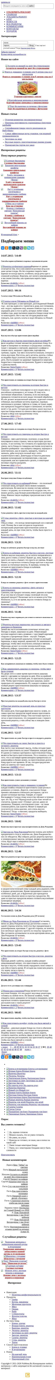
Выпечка (21, 1073)
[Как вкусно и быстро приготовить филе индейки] (24, 341)
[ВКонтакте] (2, 248)
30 (20, 1047)
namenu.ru (5, 2)
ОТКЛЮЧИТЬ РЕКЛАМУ (18, 12)
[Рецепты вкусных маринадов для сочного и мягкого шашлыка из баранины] (27, 627)
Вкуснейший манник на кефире (14, 228)
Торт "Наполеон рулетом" (14, 1263)
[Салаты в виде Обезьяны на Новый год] (20, 301)
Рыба (14, 1311)
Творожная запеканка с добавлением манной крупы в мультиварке (14, 1251)
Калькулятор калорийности (13, 54)
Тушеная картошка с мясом (27, 96)
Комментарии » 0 (9, 285)
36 (36, 1047)
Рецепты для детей (34, 1102)
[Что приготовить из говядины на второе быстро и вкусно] (27, 436)
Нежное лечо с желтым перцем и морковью (14, 1276)
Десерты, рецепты (20, 1330)
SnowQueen (15, 367)
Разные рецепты (31, 1100)
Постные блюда (30, 1095)
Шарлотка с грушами (14, 1258)
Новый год (24, 1090)
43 (7, 1049)
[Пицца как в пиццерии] (12, 991)
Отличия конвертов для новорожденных (23, 120)
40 (51, 1047)
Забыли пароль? (8, 52)
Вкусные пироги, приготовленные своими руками (28, 142)
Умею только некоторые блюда (23, 1145)
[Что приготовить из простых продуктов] (21, 886)
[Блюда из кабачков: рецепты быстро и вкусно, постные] (27, 553)
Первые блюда (29, 1092)
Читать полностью (25, 285)
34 (31, 1047)
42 (5, 1049)
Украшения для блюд (37, 1111)
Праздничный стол (20, 1359)
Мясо (14, 1307)
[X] (13, 248)
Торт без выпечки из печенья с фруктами (27, 109)
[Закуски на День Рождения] (14, 832)
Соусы (17, 1109)
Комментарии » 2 (9, 418)
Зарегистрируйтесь (28, 48)
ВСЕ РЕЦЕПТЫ (13, 24)
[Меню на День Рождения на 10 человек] (20, 921)
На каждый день (19, 1354)
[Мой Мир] (10, 248)
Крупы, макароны (20, 1302)
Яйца (14, 1318)
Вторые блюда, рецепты (23, 1326)
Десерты (20, 1076)
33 (28, 1047)
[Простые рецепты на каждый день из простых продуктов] (27, 708)
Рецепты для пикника (38, 1104)
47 (18, 1049)
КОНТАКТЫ (12, 29)
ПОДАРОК (11, 31)
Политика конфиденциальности (26, 1295)
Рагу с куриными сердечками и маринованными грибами (14, 198)
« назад (4, 1047)
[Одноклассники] (6, 248)
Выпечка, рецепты (20, 1328)
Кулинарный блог (9, 234)
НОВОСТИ (11, 22)
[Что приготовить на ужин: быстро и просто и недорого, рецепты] (27, 746)
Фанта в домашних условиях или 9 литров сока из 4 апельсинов (27, 78)
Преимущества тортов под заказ (19, 145)
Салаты (19, 1107)
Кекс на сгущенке (14, 206)
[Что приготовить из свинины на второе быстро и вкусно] (27, 387)
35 (34, 1047)
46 (15, 1049)
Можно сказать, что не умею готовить (26, 1135)
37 (39, 1047)
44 (10, 1049)
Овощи (15, 1309)
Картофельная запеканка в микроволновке (27, 102)
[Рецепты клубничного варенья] (16, 266)
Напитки (21, 1088)
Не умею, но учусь (17, 1137)
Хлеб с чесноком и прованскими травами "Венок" (14, 184)
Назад (4, 1052)
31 (23, 1047)
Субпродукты (18, 1314)
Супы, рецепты (19, 1340)
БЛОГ (9, 19)
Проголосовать (8, 1155)
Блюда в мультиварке (38, 1069)
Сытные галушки (14, 1268)
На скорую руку (30, 1085)
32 (26, 1047)
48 (21, 1049)
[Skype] (28, 248)
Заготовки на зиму (13, 139)
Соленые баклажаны (14, 163)
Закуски (20, 1083)
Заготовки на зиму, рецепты (24, 1333)
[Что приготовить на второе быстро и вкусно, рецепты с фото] (27, 958)
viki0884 (14, 323)
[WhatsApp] (25, 248)
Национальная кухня (21, 1357)
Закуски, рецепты (20, 1335)
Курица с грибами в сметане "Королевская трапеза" (14, 217)
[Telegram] (32, 248)
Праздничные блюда (36, 1097)
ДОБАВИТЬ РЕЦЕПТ (16, 17)
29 (18, 1047)
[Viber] (21, 248)
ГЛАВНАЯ (11, 14)
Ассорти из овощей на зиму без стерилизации (27, 68)
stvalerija (14, 283)
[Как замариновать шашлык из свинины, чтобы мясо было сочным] (27, 671)
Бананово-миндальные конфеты (14, 171)
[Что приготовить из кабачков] (15, 483)
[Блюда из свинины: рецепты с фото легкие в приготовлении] (27, 590)
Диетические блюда (36, 1078)
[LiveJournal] (17, 248)
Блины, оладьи (18, 1323)
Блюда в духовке (19, 1347)
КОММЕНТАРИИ (14, 26)
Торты (14, 1342)
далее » (28, 1049)
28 (15, 1047)
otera (12, 416)
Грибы (15, 1299)
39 (48, 1047)
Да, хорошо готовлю (18, 1132)
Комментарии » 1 (9, 653)
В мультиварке (18, 1349)
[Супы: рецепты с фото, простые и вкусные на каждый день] (27, 520)
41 (2, 1049)
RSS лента (6, 1054)
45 (13, 1049)
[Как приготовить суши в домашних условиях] (23, 785)
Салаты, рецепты (19, 1337)
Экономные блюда (34, 1114)
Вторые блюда (28, 1071)
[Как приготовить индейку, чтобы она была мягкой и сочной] (27, 1025)
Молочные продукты (21, 1304)
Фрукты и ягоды (19, 1316)
